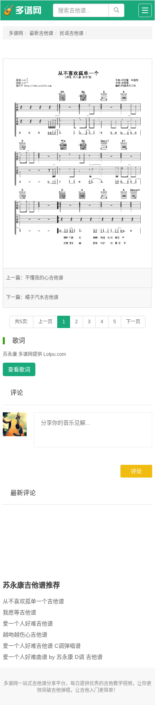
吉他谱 (39, 683)
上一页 (45, 321)
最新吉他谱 (41, 33)
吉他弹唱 (60, 690)
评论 (136, 471)
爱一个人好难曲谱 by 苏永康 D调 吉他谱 (53, 657)
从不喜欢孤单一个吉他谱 (33, 601)
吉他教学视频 (118, 683)
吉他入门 (89, 690)
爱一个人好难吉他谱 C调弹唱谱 (42, 646)
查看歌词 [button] (19, 369)
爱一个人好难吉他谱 (28, 623)
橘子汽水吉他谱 (41, 297)
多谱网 (16, 33)
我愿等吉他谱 (19, 612)
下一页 (133, 321)
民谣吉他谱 (71, 33)
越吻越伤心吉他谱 (25, 634)
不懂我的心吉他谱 (44, 278)
